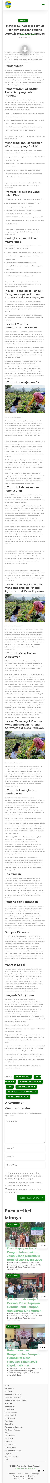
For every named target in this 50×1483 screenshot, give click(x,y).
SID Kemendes (10, 1445)
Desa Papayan (28, 34)
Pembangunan (19, 1476)
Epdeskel (8, 1442)
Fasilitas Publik (10, 1448)
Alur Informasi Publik (13, 1394)
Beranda (11, 1474)
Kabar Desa (13, 1225)
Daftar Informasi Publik (13, 1397)
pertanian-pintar (18, 1097)
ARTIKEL (23, 20)
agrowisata (23, 1077)
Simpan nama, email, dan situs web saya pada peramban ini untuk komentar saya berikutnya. (23, 1176)
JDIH (6, 1459)
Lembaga (35, 1474)
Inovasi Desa (9, 1409)
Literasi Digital (10, 1415)
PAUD (7, 1433)
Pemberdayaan (11, 1412)
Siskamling (9, 1424)
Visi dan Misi (9, 1389)
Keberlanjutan (26, 1087)
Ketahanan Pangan (12, 1430)
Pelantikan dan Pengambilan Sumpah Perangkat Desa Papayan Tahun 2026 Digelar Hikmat (23, 1358)
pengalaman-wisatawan (22, 1092)
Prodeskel (9, 1439)
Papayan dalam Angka (23, 1478)
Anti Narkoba (10, 1418)
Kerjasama (9, 1454)
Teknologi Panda (30, 1468)
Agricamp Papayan (12, 1456)
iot (10, 1087)
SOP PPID (9, 1392)
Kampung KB (10, 1406)
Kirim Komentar (30, 1198)
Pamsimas (9, 1421)
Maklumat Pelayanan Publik (15, 1400)
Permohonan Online (13, 1451)
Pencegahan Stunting (13, 1427)
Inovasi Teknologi (30, 1082)
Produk (31, 1476)
